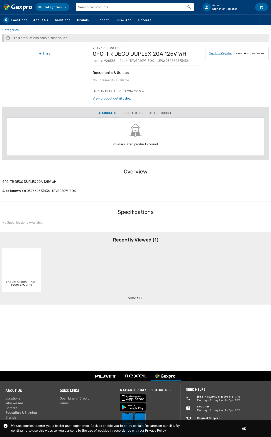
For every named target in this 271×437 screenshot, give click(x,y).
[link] (29, 398)
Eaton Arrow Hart (108, 47)
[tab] (107, 113)
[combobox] (135, 7)
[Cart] (261, 7)
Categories (10, 30)
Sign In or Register (220, 53)
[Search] (189, 7)
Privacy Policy (155, 430)
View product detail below (112, 98)
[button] (52, 7)
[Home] (17, 7)
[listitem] (226, 7)
